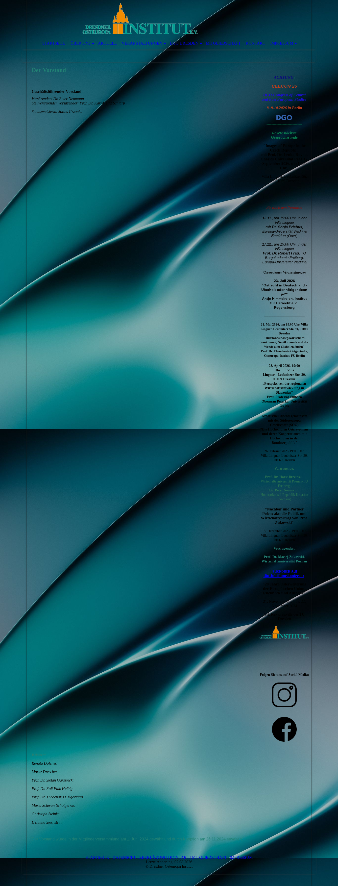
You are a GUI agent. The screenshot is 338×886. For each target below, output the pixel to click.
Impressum (281, 43)
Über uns (81, 43)
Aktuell (107, 43)
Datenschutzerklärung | (141, 857)
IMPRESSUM (241, 857)
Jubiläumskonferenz (287, 576)
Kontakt (255, 43)
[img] (154, 18)
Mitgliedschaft (223, 43)
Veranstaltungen (142, 43)
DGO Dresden (184, 43)
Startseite (54, 43)
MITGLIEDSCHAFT (209, 857)
